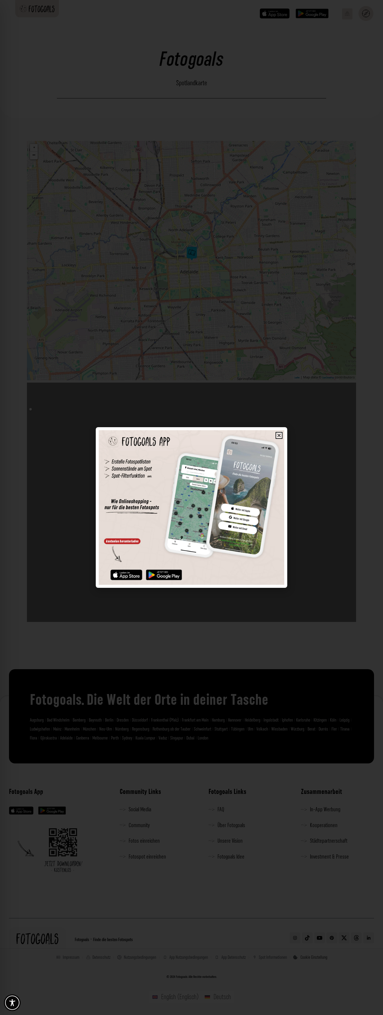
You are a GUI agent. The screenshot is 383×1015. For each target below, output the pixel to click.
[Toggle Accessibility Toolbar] (12, 1003)
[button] (279, 435)
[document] (191, 507)
